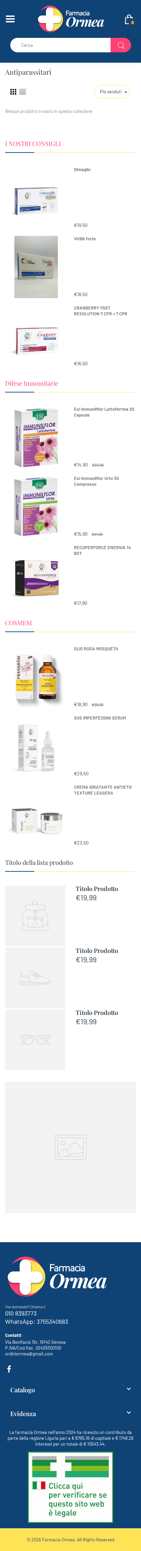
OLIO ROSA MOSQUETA (96, 648)
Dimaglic (82, 169)
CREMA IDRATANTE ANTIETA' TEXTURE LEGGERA (103, 790)
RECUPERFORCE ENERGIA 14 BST (102, 550)
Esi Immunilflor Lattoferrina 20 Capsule (104, 412)
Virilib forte (85, 238)
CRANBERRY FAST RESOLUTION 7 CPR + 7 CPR (100, 310)
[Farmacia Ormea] (70, 18)
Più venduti (110, 91)
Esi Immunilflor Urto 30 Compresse (96, 481)
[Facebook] (9, 1369)
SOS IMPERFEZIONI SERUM (100, 718)
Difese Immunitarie (31, 383)
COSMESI (18, 623)
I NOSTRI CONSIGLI (33, 143)
